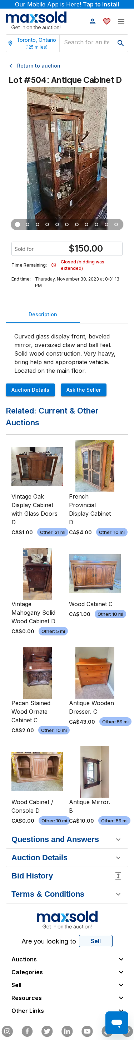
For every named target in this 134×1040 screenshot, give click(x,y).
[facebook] (27, 1031)
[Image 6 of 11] (67, 224)
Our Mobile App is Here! (67, 4)
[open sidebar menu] (121, 21)
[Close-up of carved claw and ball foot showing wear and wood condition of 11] (37, 224)
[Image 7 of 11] (77, 224)
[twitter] (47, 1031)
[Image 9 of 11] (96, 224)
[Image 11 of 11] (116, 224)
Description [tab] (43, 314)
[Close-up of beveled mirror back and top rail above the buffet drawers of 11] (57, 224)
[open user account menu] (92, 21)
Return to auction (38, 66)
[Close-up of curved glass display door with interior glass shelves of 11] (47, 224)
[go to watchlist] (107, 21)
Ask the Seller (83, 390)
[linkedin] (67, 1031)
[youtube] (87, 1031)
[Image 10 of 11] (106, 224)
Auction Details (30, 390)
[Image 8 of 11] (87, 224)
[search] (121, 43)
